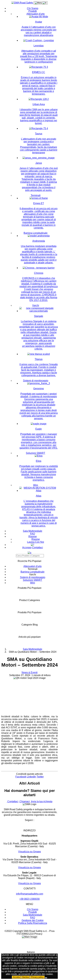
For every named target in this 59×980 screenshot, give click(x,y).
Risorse (32, 536)
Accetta (16, 977)
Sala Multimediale (32, 531)
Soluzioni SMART (35, 453)
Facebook (20, 776)
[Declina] (46, 977)
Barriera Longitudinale (36, 233)
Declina (25, 977)
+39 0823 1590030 (29, 899)
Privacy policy (37, 977)
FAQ (32, 533)
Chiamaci (24, 801)
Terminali (36, 195)
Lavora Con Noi (35, 542)
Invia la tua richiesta (41, 801)
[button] (29, 952)
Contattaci (37, 547)
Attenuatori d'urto (35, 14)
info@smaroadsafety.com (29, 893)
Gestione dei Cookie (33, 920)
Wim (35, 485)
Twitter (40, 776)
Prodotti (32, 11)
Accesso (26, 547)
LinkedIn (31, 776)
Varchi (35, 305)
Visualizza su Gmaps (29, 851)
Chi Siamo (32, 8)
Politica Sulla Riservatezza (32, 923)
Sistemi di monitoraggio (35, 380)
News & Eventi (30, 672)
